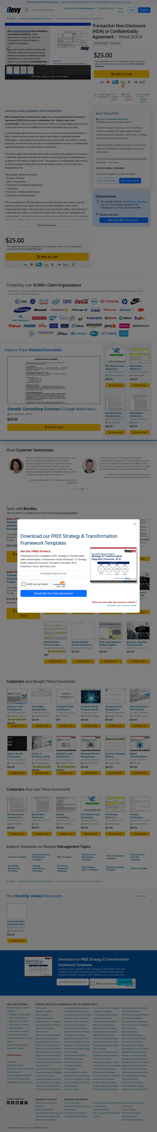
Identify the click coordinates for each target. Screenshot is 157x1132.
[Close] (135, 524)
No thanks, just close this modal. (122, 605)
